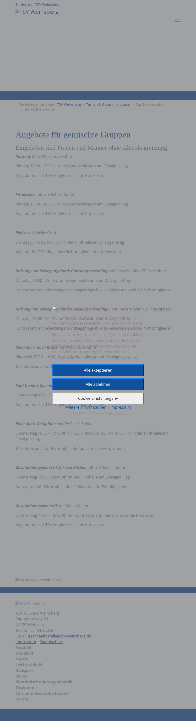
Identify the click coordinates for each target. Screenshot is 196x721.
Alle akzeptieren (98, 370)
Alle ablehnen (98, 384)
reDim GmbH (116, 413)
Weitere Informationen (85, 407)
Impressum (120, 407)
